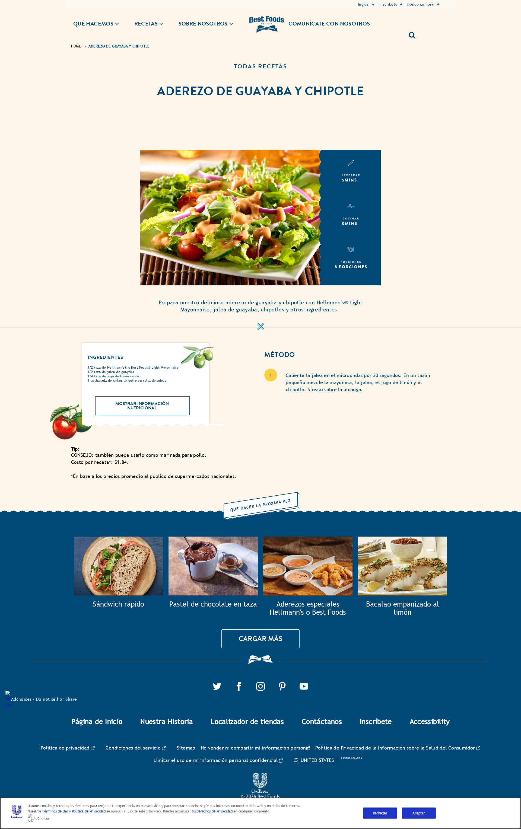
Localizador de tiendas (247, 722)
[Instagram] (260, 685)
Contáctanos (322, 722)
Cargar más (260, 639)
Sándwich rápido (118, 604)
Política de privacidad (65, 748)
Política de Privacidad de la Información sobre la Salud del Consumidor (395, 748)
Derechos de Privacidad (214, 811)
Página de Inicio (97, 722)
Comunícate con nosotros (329, 24)
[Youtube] (304, 685)
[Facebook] (238, 685)
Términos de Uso (55, 811)
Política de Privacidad (89, 811)
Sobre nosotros (203, 24)
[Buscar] (414, 33)
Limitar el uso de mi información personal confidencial (216, 760)
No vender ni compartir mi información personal (255, 748)
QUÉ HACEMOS (93, 24)
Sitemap (186, 748)
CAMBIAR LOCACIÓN (351, 758)
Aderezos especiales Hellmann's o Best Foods (308, 608)
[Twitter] (217, 685)
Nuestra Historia (166, 722)
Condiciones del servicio (133, 748)
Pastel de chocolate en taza (213, 604)
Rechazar (380, 813)
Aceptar (418, 813)
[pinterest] (282, 685)
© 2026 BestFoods (260, 796)
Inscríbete (376, 722)
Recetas (146, 24)
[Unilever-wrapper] (260, 776)
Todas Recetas (260, 66)
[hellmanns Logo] (267, 20)
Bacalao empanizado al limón (402, 608)
